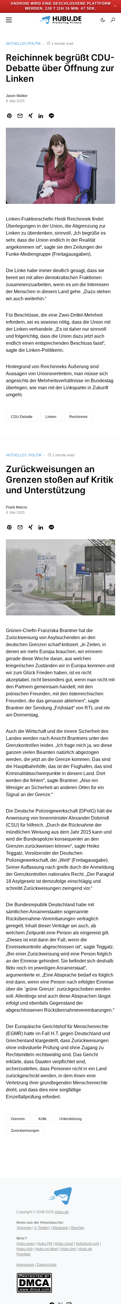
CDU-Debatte (22, 417)
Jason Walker (17, 96)
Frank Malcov (16, 507)
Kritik (42, 1119)
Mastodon (60, 1228)
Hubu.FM (44, 1244)
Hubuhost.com (87, 1244)
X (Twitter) (42, 1228)
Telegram (23, 1228)
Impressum (25, 1265)
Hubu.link (68, 1249)
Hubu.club (24, 1249)
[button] (9, 20)
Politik (34, 44)
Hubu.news (25, 1244)
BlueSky (77, 1228)
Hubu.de (62, 1212)
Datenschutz (47, 1265)
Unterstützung (70, 1119)
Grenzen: (18, 1119)
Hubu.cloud (64, 1244)
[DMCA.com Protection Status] (34, 1282)
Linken (51, 417)
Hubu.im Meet (47, 1249)
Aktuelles (16, 44)
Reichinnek (78, 417)
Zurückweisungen (25, 1131)
